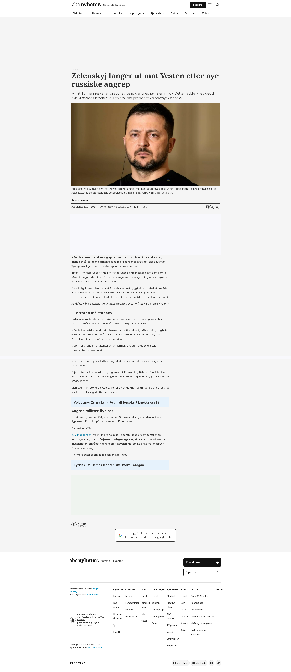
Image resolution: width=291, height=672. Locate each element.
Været (170, 631)
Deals (154, 623)
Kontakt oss (193, 562)
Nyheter (78, 13)
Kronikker (129, 609)
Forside (116, 596)
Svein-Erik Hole (93, 594)
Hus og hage (158, 609)
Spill (173, 13)
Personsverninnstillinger (202, 616)
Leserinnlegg (131, 616)
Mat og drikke (158, 616)
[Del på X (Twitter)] (212, 207)
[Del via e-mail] (217, 207)
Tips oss (191, 572)
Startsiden (172, 596)
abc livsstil (201, 663)
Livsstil (115, 13)
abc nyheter (182, 663)
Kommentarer (132, 602)
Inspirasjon (135, 13)
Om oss (189, 13)
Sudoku (184, 616)
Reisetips (156, 602)
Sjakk (183, 609)
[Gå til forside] (129, 4)
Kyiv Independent (82, 435)
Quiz (183, 602)
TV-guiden (172, 625)
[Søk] (217, 5)
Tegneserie (172, 645)
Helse (143, 614)
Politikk (116, 631)
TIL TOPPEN (76, 663)
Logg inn (197, 4)
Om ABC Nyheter (199, 596)
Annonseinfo (197, 609)
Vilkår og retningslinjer (201, 623)
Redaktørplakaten (89, 617)
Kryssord (185, 623)
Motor (144, 620)
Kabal (183, 630)
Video (205, 13)
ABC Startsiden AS (95, 647)
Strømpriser (173, 638)
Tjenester (157, 13)
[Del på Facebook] (207, 207)
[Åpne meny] (210, 5)
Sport (116, 625)
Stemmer (97, 13)
